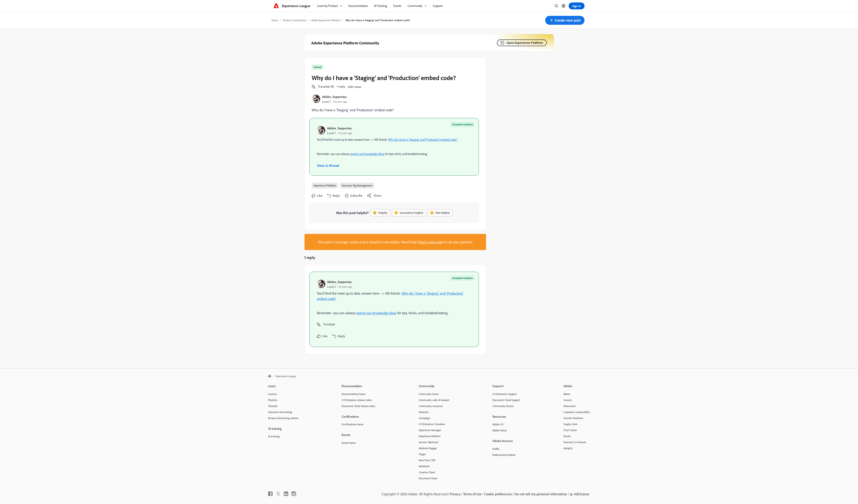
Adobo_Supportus (334, 97)
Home (274, 20)
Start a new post (430, 242)
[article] (394, 309)
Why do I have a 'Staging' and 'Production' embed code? (422, 140)
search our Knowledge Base (367, 154)
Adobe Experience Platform (326, 20)
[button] (565, 20)
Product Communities (295, 20)
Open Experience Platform (524, 43)
